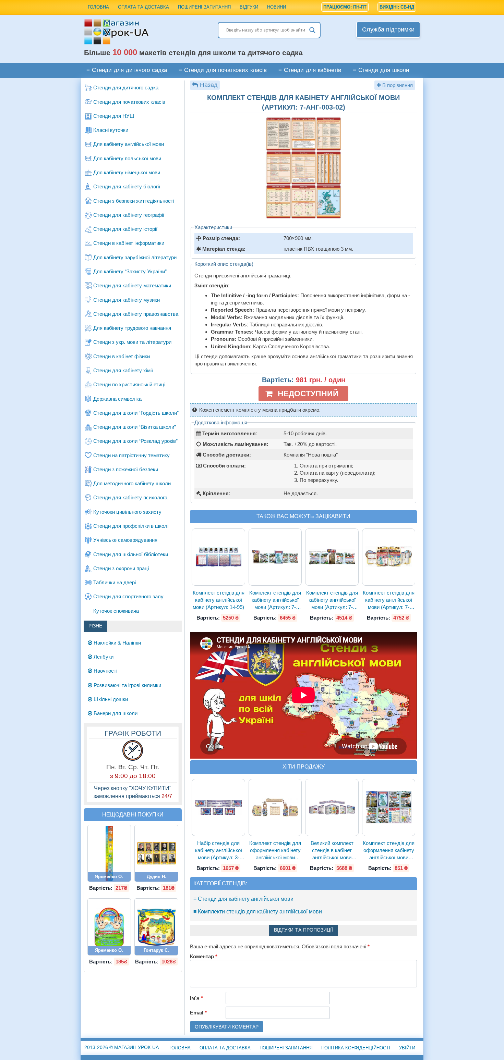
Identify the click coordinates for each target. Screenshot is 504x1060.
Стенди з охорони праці (121, 568)
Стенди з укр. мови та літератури (132, 342)
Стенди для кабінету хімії (123, 370)
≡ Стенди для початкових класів (223, 70)
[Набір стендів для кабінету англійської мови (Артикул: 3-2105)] (218, 807)
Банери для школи (114, 713)
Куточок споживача (116, 611)
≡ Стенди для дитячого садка (126, 70)
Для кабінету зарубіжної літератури (135, 257)
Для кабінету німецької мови (126, 172)
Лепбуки (102, 657)
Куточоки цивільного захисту (127, 512)
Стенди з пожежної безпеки (125, 469)
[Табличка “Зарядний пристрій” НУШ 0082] (109, 927)
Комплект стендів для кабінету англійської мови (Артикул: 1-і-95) (218, 600)
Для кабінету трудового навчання (132, 328)
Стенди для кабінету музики (126, 300)
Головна (98, 7)
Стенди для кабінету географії (128, 215)
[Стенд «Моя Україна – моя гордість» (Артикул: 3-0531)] (156, 927)
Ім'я (196, 998)
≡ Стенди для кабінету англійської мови (243, 899)
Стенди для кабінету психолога (130, 497)
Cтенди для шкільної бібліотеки (130, 554)
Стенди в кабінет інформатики (128, 243)
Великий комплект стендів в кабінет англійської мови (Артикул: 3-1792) (332, 850)
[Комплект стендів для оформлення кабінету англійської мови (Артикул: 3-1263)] (275, 807)
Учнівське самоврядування (125, 540)
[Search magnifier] (312, 30)
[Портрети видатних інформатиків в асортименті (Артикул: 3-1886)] (156, 853)
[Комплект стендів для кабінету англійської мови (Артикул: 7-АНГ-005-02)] (332, 557)
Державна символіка (117, 399)
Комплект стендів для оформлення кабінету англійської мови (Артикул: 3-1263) (275, 850)
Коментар (203, 956)
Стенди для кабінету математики (132, 285)
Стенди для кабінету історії (125, 229)
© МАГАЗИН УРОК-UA (121, 1047)
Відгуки (249, 7)
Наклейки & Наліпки (116, 643)
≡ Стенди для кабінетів (309, 70)
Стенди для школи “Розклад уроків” (135, 441)
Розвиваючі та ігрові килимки (126, 685)
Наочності (104, 671)
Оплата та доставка (143, 7)
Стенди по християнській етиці (129, 384)
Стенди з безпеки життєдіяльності (133, 201)
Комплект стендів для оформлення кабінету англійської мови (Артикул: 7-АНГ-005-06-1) (389, 850)
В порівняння (397, 85)
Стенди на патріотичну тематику (131, 455)
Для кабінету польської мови (127, 158)
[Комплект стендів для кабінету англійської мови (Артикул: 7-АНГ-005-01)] (275, 557)
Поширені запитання (204, 7)
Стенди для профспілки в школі (130, 526)
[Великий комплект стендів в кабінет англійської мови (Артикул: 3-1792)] (332, 807)
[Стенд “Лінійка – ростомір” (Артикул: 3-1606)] (109, 853)
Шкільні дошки (110, 699)
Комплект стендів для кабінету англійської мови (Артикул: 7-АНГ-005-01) (275, 600)
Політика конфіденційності (355, 1047)
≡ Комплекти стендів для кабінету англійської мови (257, 911)
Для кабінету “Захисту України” (130, 271)
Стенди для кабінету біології (126, 186)
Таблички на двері (114, 582)
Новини (276, 7)
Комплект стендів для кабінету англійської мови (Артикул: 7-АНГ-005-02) (332, 600)
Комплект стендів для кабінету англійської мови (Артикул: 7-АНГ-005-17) (389, 600)
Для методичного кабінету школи (132, 483)
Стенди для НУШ (113, 116)
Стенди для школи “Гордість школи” (136, 413)
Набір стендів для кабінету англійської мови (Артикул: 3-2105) (218, 850)
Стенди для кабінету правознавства (135, 314)
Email (198, 1012)
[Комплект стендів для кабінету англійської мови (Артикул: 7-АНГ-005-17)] (389, 557)
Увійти (407, 1047)
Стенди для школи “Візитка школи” (134, 427)
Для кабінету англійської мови (128, 144)
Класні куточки (110, 130)
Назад (209, 85)
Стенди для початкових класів (129, 102)
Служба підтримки (388, 29)
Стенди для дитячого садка (125, 87)
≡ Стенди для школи (381, 70)
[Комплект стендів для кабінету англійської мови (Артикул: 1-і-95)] (218, 557)
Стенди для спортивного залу (128, 596)
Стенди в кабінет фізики (121, 356)
